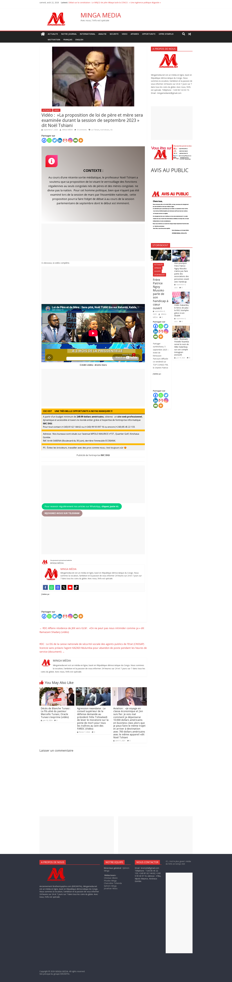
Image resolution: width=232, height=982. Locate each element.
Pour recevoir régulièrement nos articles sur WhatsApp (82, 506)
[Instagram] (70, 140)
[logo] (58, 868)
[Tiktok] (76, 587)
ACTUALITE (53, 34)
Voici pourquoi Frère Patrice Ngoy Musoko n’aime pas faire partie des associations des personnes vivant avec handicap (181, 272)
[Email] (75, 140)
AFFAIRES (135, 34)
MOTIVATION (54, 39)
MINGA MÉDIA (67, 130)
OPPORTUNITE (148, 34)
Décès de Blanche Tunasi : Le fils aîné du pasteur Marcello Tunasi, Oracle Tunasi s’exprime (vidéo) (56, 713)
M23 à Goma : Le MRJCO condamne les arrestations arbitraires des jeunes (100, 2)
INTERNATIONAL (87, 34)
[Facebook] (44, 140)
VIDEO (124, 34)
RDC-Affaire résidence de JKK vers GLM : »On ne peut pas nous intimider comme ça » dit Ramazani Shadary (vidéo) (91, 630)
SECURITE (114, 34)
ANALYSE (102, 34)
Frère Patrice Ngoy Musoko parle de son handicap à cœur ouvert (160, 294)
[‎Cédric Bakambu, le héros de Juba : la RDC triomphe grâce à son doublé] (181, 293)
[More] (80, 140)
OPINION (157, 268)
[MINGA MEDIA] (42, 34)
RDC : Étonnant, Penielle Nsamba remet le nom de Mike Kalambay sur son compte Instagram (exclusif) (181, 347)
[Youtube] (70, 587)
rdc (111, 130)
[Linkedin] (59, 140)
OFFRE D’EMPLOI (166, 34)
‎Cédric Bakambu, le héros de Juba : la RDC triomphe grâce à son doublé (181, 310)
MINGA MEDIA (101, 15)
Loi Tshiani (95, 130)
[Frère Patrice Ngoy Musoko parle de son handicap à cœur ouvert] (161, 251)
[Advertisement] (93, 242)
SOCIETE (157, 271)
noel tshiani (104, 130)
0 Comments (82, 130)
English (79, 39)
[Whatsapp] (49, 140)
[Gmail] (65, 140)
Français (67, 39)
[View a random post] (190, 34)
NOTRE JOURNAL (69, 34)
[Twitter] (54, 140)
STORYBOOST (159, 275)
